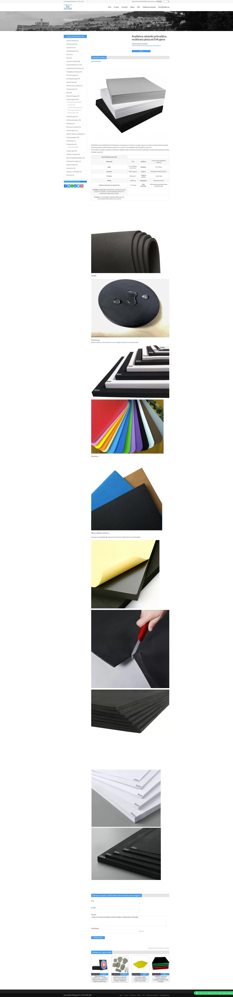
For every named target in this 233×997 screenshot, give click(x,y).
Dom (109, 7)
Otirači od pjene (71, 75)
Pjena (68, 92)
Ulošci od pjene (71, 99)
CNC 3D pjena (71, 112)
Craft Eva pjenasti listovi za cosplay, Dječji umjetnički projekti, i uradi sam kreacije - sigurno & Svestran (140, 978)
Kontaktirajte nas (163, 7)
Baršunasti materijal (73, 127)
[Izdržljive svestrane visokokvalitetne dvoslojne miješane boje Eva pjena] (160, 972)
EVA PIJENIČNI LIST (162, 22)
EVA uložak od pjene (73, 102)
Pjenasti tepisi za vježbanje (75, 134)
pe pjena (158, 45)
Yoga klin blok (71, 165)
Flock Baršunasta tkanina (74, 68)
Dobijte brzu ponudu (149, 7)
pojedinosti (95, 974)
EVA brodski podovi (72, 120)
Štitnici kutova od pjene (74, 85)
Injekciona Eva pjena (73, 161)
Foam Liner (70, 168)
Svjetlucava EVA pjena (73, 171)
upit (141, 51)
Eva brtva (70, 105)
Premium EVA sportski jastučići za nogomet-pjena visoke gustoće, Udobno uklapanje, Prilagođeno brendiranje (120, 978)
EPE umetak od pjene (73, 110)
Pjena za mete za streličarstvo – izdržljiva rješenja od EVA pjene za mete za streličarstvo (99, 978)
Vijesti (132, 7)
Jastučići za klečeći (72, 61)
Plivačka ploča (71, 44)
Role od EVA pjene (72, 96)
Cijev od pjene (71, 130)
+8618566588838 (139, 1)
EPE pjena (70, 123)
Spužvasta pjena (71, 137)
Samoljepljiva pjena (72, 78)
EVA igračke (70, 144)
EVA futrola (70, 141)
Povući (69, 54)
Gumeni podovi (71, 89)
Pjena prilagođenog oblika (74, 158)
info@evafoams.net (151, 1)
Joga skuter (70, 47)
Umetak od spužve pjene (74, 107)
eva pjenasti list (150, 45)
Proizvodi (125, 7)
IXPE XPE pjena (71, 116)
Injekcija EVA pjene (72, 154)
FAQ (138, 7)
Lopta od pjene (72, 147)
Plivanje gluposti (71, 51)
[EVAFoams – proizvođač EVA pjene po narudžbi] (68, 9)
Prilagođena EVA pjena (73, 72)
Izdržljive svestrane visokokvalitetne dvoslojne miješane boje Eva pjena (160, 978)
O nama (116, 7)
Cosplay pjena (71, 151)
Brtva (68, 58)
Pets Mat (69, 175)
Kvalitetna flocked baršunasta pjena (158, 948)
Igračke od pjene (71, 40)
